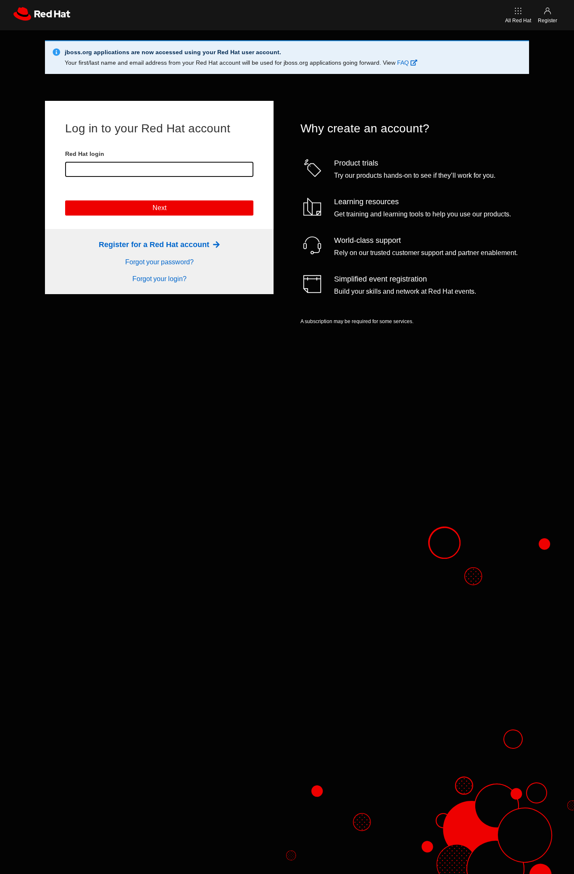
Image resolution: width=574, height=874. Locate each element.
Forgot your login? (159, 278)
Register (547, 21)
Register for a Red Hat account (155, 244)
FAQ (404, 62)
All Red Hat (518, 21)
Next (159, 207)
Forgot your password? (159, 262)
